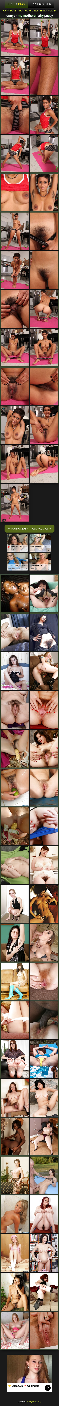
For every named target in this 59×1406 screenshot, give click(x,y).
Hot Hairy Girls (29, 10)
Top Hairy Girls (41, 4)
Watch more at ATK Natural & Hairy (29, 528)
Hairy (16, 4)
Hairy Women (48, 10)
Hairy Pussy (10, 10)
